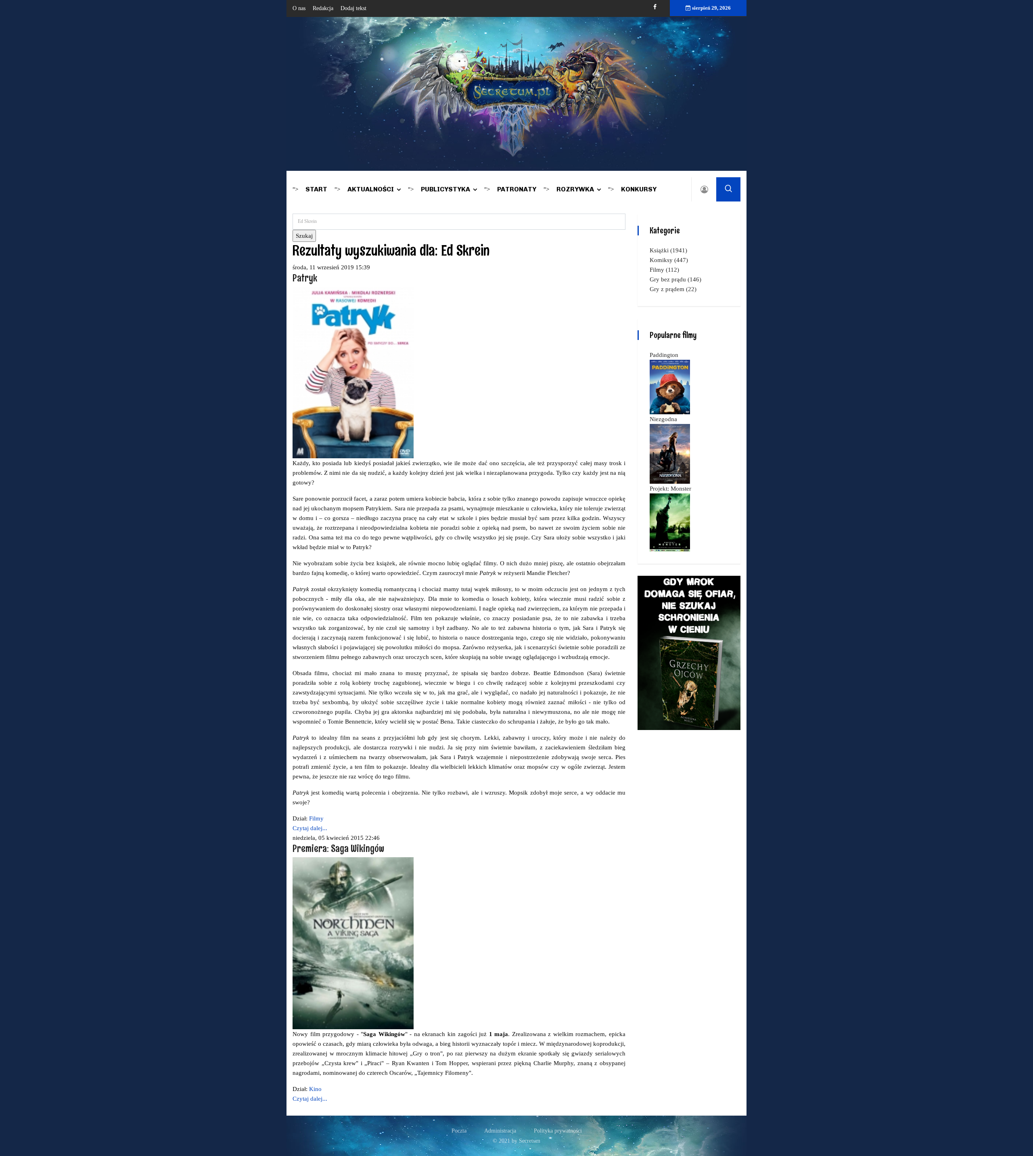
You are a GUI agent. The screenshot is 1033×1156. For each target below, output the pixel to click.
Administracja (500, 1131)
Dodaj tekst (353, 8)
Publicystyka (445, 189)
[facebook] (655, 7)
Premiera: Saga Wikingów (338, 848)
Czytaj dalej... (310, 828)
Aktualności (370, 189)
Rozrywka (575, 189)
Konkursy (639, 189)
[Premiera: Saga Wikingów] (353, 943)
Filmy (316, 818)
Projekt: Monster (670, 488)
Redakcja (323, 8)
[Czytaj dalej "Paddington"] (670, 386)
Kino (315, 1089)
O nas (299, 8)
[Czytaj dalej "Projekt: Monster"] (670, 521)
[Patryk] (353, 372)
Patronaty (516, 189)
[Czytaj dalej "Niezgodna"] (670, 453)
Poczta (459, 1131)
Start (316, 189)
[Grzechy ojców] (689, 652)
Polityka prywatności (558, 1131)
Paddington (664, 355)
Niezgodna (663, 419)
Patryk (305, 277)
